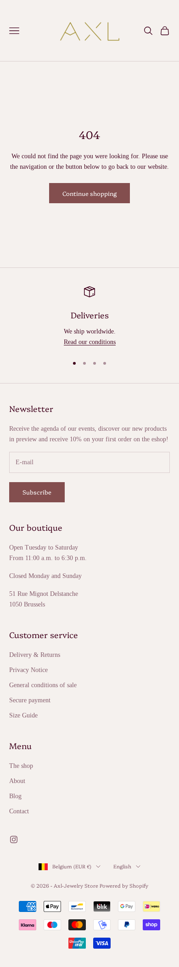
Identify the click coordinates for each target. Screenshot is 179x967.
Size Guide (23, 715)
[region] (89, 316)
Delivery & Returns (34, 654)
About (17, 781)
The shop (21, 765)
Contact (19, 811)
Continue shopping (89, 193)
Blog (15, 796)
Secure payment (29, 700)
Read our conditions (90, 342)
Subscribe (36, 492)
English (122, 866)
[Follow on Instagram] (13, 839)
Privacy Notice (28, 670)
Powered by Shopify (124, 885)
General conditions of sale (43, 685)
